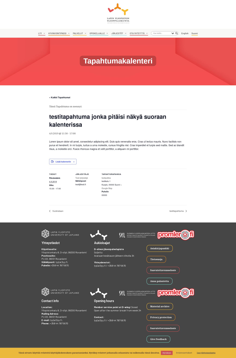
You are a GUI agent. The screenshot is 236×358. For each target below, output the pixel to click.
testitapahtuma (176, 211)
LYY (40, 33)
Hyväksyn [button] (167, 353)
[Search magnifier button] (177, 33)
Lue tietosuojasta (206, 352)
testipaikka (106, 177)
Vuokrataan (57, 211)
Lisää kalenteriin (63, 161)
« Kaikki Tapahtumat (59, 97)
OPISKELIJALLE (97, 33)
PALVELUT (78, 33)
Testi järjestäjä (81, 177)
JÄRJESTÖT (117, 33)
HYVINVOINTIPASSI (57, 33)
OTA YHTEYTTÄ (137, 33)
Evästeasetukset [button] (184, 352)
